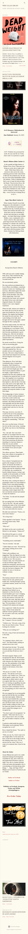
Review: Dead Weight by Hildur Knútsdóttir (12, 49)
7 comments (9, 904)
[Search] (25, 2)
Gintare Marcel (18, 929)
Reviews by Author (13, 8)
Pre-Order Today (14, 796)
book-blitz (8, 834)
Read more (22, 65)
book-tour (13, 834)
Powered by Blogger (15, 926)
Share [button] (3, 66)
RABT (17, 834)
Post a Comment (10, 916)
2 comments (9, 66)
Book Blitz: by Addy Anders (13, 913)
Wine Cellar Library (10, 5)
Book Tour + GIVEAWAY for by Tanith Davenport (13, 899)
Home (4, 8)
